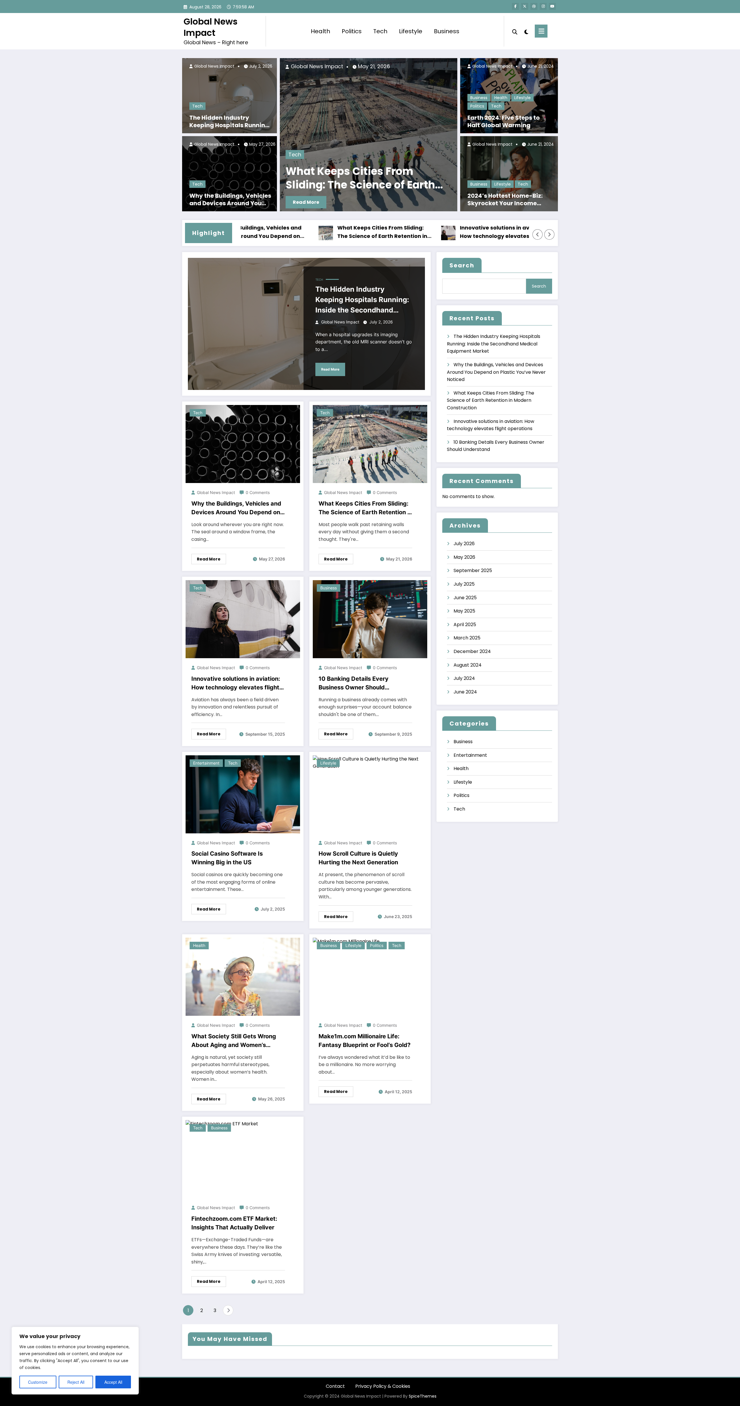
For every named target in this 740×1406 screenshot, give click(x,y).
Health (320, 31)
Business (446, 31)
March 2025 (467, 637)
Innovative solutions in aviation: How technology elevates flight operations (315, 178)
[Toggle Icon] (541, 31)
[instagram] (543, 6)
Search (461, 265)
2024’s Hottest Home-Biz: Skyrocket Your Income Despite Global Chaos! (505, 199)
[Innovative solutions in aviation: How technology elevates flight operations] (328, 134)
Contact (335, 1386)
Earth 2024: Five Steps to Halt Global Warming (503, 121)
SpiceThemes (422, 1396)
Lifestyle (410, 31)
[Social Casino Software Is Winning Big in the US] (243, 794)
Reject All (75, 1382)
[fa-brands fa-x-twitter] (524, 6)
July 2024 (464, 678)
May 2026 (464, 557)
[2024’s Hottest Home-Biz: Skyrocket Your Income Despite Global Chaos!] (509, 173)
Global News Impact (211, 27)
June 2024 (465, 692)
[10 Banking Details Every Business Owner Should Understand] (370, 618)
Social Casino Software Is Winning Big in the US (227, 858)
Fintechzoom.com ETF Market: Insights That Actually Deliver (234, 1223)
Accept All (113, 1382)
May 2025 (464, 611)
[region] (75, 1360)
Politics (352, 31)
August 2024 (468, 665)
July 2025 (464, 584)
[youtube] (552, 6)
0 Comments (258, 492)
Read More (446, 202)
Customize (37, 1382)
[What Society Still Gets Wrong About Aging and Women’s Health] (243, 976)
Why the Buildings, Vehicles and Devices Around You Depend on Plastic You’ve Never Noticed (230, 199)
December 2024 (472, 651)
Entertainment (206, 763)
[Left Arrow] (538, 234)
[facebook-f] (515, 6)
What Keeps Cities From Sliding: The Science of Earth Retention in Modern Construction (320, 232)
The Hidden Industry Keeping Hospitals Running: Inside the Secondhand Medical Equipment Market (230, 121)
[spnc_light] (526, 31)
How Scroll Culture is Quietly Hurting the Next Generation (358, 858)
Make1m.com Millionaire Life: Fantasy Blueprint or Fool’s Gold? (364, 1040)
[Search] (515, 31)
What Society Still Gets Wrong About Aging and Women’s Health (233, 1041)
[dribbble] (533, 6)
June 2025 (465, 597)
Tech (380, 31)
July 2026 (464, 543)
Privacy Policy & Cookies (382, 1386)
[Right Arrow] (549, 234)
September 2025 (473, 570)
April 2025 (465, 624)
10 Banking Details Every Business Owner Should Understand (353, 683)
